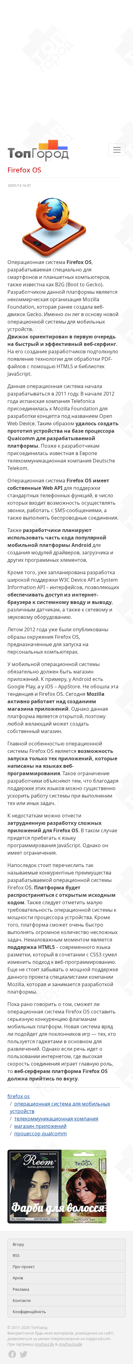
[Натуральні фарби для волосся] (56, 1186)
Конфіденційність (29, 1311)
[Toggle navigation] (117, 150)
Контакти (22, 1300)
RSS (16, 1255)
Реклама (21, 1289)
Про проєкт (24, 1266)
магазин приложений (40, 1126)
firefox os (18, 1096)
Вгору (18, 1244)
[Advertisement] (66, 66)
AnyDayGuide (70, 1344)
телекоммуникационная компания (56, 1118)
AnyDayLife (44, 1344)
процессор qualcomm (40, 1133)
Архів (18, 1278)
